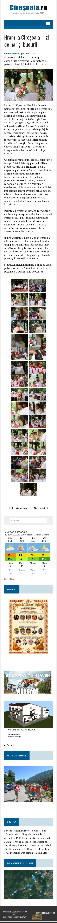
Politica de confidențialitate (14, 917)
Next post (39, 508)
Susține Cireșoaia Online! (45, 913)
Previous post (20, 508)
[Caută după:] (28, 520)
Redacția (19, 54)
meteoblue (9, 578)
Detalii (10, 745)
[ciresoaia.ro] (28, 10)
